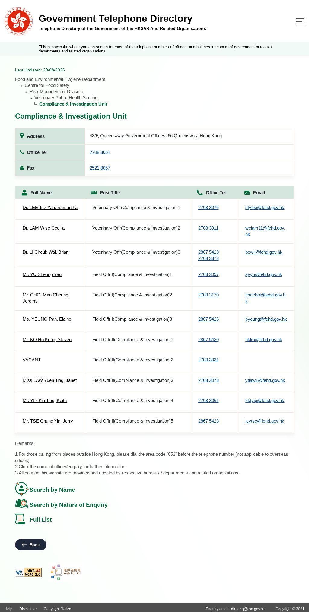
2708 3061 (100, 152)
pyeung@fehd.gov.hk (266, 319)
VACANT (32, 359)
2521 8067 (100, 167)
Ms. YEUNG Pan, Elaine (47, 319)
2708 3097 (208, 274)
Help (8, 609)
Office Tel (216, 192)
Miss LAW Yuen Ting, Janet (50, 380)
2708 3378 (208, 258)
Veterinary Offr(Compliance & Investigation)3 (136, 252)
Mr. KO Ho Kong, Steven (47, 339)
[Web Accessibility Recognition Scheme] (66, 572)
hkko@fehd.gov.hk (263, 339)
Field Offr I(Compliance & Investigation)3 (132, 319)
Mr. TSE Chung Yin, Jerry (48, 420)
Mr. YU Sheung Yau (42, 274)
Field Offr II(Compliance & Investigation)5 (132, 420)
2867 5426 (208, 319)
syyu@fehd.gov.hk (263, 274)
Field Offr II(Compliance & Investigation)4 (132, 400)
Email (259, 192)
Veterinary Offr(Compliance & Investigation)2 (136, 227)
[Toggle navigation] (300, 21)
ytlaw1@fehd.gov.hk (265, 380)
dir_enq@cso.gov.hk (248, 609)
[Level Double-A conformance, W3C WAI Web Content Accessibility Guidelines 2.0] (28, 572)
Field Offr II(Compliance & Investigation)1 (132, 339)
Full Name (41, 192)
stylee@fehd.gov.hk (264, 207)
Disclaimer (28, 609)
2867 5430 (208, 339)
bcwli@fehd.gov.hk (263, 252)
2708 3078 (208, 380)
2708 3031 (208, 359)
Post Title (110, 192)
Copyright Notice (57, 609)
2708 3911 (208, 227)
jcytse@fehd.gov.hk (264, 420)
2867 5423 (208, 252)
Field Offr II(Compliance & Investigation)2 (132, 359)
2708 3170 (208, 294)
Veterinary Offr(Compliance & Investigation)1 (136, 207)
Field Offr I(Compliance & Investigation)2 (132, 294)
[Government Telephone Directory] (19, 21)
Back (35, 544)
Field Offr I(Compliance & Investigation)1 (132, 274)
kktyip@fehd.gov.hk (264, 400)
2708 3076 (208, 207)
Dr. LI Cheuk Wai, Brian (45, 252)
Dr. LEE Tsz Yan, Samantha (50, 207)
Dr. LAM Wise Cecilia (44, 227)
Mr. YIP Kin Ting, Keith (45, 400)
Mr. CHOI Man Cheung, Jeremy (46, 298)
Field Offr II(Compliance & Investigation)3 (132, 380)
